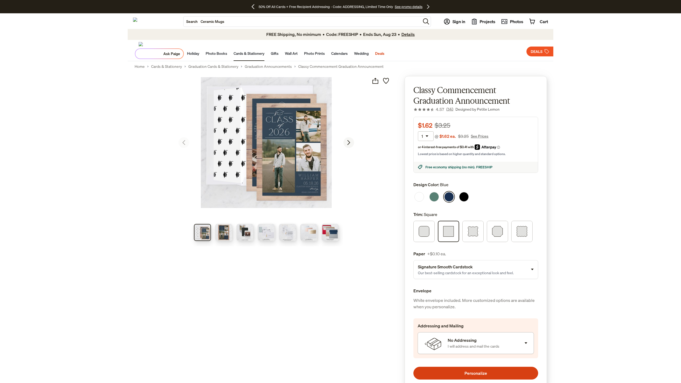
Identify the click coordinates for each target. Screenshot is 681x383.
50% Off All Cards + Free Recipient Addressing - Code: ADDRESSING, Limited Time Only (326, 6)
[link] (433, 109)
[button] (426, 21)
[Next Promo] (428, 7)
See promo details (408, 6)
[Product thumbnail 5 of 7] (287, 232)
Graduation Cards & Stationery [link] (213, 66)
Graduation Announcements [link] (268, 66)
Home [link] (140, 66)
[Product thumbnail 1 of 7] (202, 232)
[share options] (375, 81)
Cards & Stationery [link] (166, 66)
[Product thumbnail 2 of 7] (223, 232)
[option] (419, 197)
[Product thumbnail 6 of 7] (308, 232)
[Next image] (348, 142)
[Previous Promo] (255, 6)
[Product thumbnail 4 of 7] (266, 232)
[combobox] (302, 21)
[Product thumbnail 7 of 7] (330, 232)
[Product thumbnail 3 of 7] (245, 232)
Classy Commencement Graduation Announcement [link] (341, 66)
